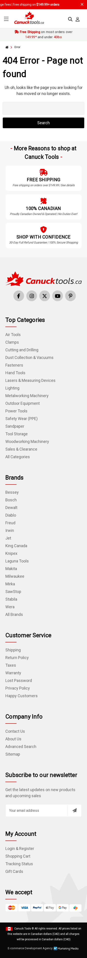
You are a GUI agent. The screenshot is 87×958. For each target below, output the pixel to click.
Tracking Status (19, 863)
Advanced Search (20, 746)
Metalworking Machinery (27, 395)
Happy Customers (21, 695)
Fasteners (14, 365)
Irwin (9, 530)
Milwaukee (14, 576)
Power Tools (16, 411)
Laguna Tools (17, 561)
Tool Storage (16, 433)
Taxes (10, 665)
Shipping (13, 650)
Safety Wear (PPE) (21, 418)
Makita (11, 568)
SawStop (13, 591)
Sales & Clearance (21, 449)
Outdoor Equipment (22, 403)
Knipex (11, 553)
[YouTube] (57, 295)
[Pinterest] (70, 295)
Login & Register (19, 848)
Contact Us (15, 731)
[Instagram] (31, 295)
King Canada (16, 545)
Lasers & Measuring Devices (30, 380)
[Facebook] (18, 295)
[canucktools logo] (43, 278)
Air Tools (13, 334)
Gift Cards (14, 871)
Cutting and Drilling (21, 349)
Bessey (12, 492)
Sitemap (12, 754)
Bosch (11, 500)
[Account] (78, 19)
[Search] (70, 19)
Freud (10, 522)
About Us (13, 739)
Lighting (12, 388)
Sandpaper (14, 426)
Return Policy (17, 657)
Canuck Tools (22, 928)
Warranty (13, 672)
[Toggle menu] (6, 19)
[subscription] (74, 810)
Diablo (10, 515)
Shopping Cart (17, 856)
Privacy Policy (17, 688)
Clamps (12, 342)
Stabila (11, 599)
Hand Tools (15, 372)
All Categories (17, 456)
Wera (9, 606)
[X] (44, 295)
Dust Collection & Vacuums (29, 357)
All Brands (14, 614)
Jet (8, 538)
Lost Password (18, 680)
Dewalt (11, 507)
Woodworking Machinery (27, 441)
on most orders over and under (45, 34)
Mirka (10, 584)
